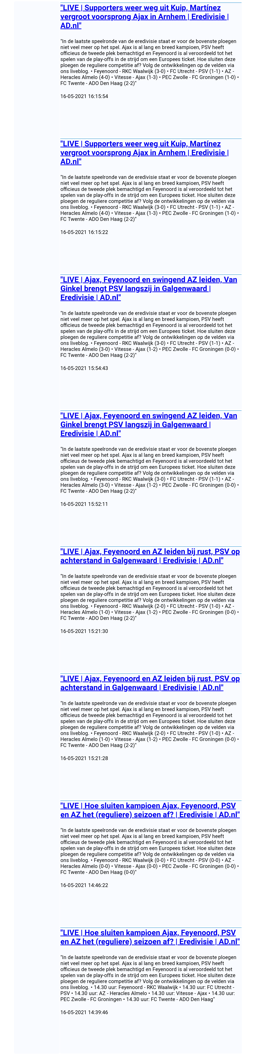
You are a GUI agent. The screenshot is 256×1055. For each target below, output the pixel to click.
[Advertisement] (140, 118)
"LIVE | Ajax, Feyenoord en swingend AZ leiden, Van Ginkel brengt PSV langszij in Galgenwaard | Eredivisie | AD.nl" (148, 288)
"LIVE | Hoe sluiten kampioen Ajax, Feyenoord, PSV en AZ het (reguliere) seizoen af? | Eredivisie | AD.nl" (150, 810)
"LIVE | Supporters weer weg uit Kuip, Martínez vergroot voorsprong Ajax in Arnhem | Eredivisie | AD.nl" (144, 16)
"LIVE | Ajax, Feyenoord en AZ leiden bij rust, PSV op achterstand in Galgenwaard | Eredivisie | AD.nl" (150, 556)
